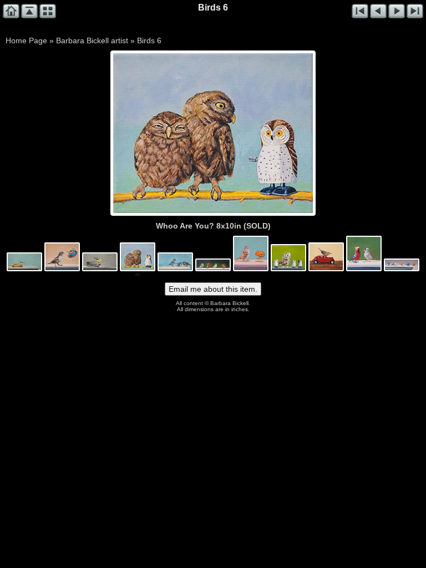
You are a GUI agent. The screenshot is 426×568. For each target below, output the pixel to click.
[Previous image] (153, 133)
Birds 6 (149, 40)
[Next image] (253, 133)
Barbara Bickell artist (92, 40)
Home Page (26, 40)
